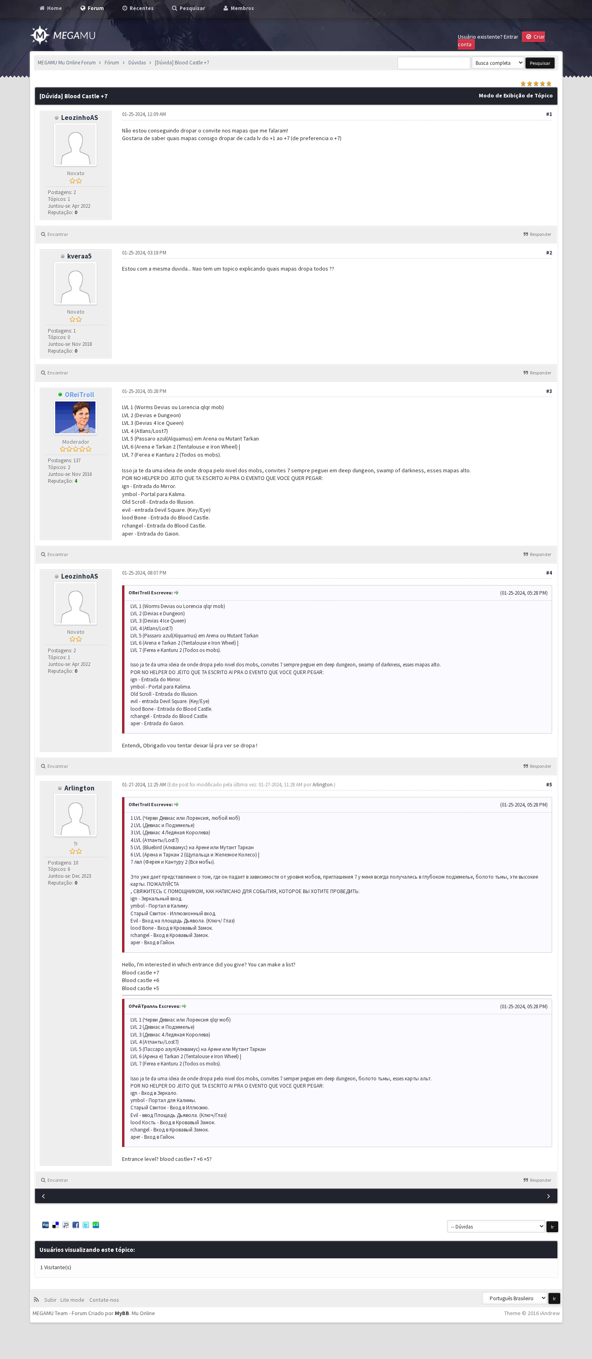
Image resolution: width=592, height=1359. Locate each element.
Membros (242, 8)
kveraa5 (79, 256)
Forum (95, 8)
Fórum (112, 62)
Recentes (141, 8)
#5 (549, 784)
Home (54, 8)
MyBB (122, 1313)
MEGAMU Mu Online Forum (67, 62)
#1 (549, 114)
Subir (51, 1299)
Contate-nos (103, 1299)
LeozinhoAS (79, 117)
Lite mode (73, 1299)
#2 (549, 252)
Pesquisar (191, 8)
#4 (549, 572)
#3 (549, 391)
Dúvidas (137, 62)
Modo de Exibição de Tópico (516, 95)
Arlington (79, 788)
